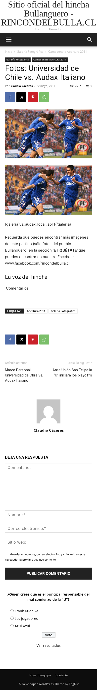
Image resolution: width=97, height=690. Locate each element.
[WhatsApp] (44, 97)
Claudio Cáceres (22, 86)
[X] (21, 97)
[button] (90, 39)
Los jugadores (26, 618)
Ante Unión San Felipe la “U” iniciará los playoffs (72, 372)
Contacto (61, 675)
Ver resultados (49, 645)
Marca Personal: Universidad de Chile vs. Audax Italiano (24, 375)
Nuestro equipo (40, 675)
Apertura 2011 (36, 311)
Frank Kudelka (26, 611)
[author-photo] (48, 423)
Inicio (8, 51)
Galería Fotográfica (30, 51)
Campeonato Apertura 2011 (67, 51)
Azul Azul (22, 626)
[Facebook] (10, 97)
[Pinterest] (33, 97)
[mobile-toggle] (8, 39)
